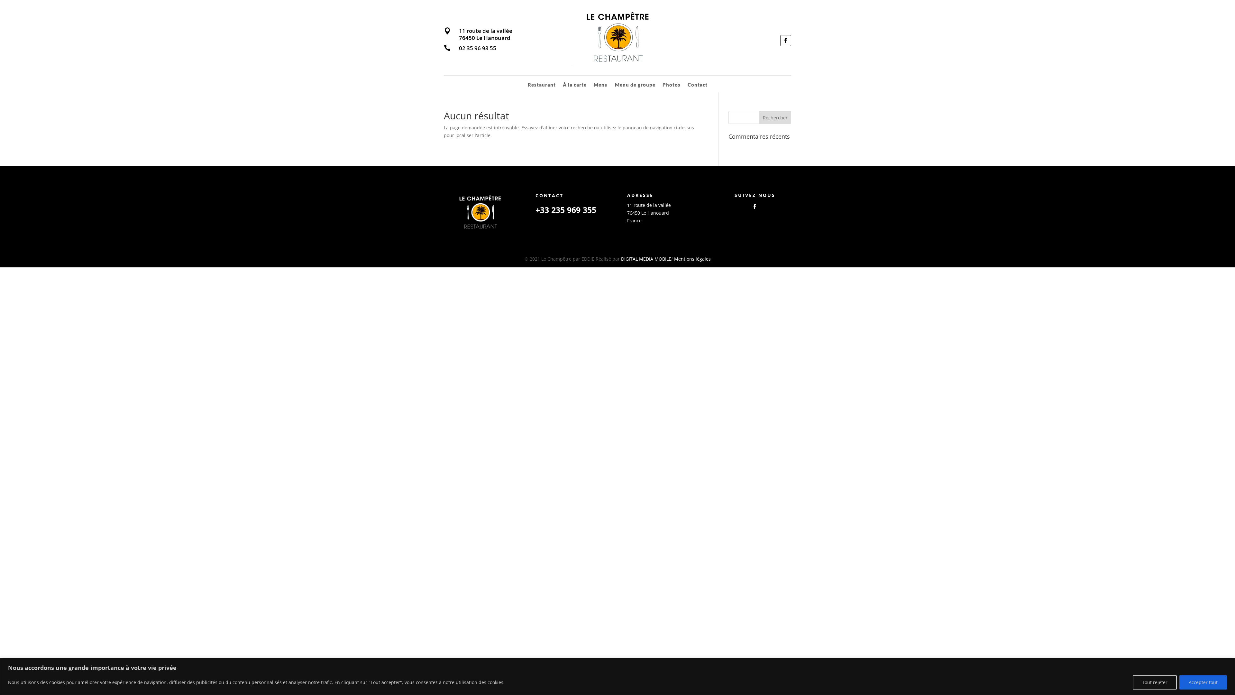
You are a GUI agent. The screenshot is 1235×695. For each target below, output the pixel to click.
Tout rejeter (1154, 682)
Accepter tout (1203, 682)
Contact (698, 85)
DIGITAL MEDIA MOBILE (646, 259)
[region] (617, 676)
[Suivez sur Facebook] (785, 40)
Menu (601, 85)
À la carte (575, 85)
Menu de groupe (635, 85)
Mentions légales (692, 259)
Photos (672, 85)
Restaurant (542, 85)
